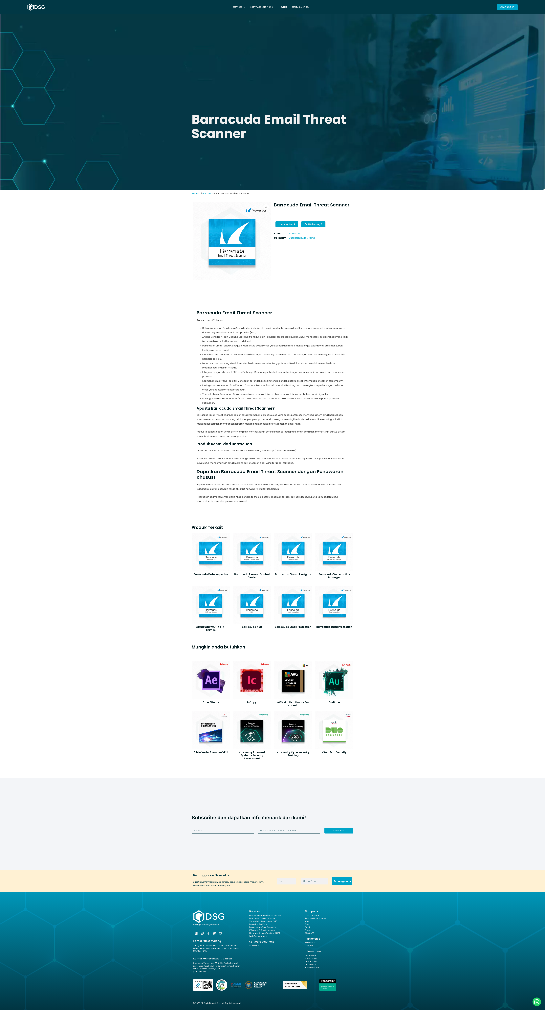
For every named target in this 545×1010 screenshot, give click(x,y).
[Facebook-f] (208, 933)
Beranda (196, 193)
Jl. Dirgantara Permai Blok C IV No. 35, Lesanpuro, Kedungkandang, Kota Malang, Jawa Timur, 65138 (216, 947)
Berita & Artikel (300, 7)
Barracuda (208, 193)
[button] (266, 206)
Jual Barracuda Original (302, 238)
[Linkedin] (196, 933)
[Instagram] (202, 933)
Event (284, 7)
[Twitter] (214, 933)
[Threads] (220, 933)
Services (237, 7)
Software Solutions (261, 7)
